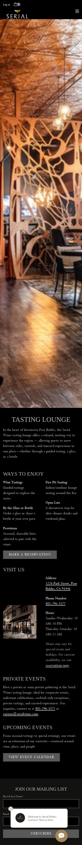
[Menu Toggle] (77, 11)
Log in (6, 4)
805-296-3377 (55, 603)
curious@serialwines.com (20, 714)
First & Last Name (12, 796)
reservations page (57, 665)
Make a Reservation (30, 554)
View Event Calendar (31, 757)
